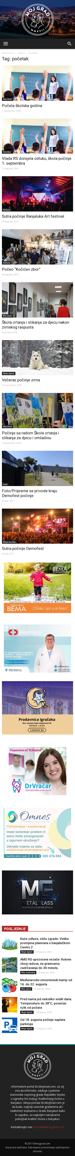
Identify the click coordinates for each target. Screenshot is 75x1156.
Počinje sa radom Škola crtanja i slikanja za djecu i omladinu (30, 435)
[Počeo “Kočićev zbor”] (37, 247)
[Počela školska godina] (37, 83)
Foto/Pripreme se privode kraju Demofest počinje (29, 493)
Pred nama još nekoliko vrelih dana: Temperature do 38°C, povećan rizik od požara (46, 1003)
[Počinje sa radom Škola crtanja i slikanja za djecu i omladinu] (37, 410)
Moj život (7, 99)
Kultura (6, 209)
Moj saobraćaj (28, 972)
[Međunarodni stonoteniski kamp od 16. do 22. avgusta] (9, 985)
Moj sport (26, 988)
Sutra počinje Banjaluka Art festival (33, 216)
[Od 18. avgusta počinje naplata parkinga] (9, 1025)
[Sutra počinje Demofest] (37, 526)
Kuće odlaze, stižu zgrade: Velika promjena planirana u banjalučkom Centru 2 (45, 943)
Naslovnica (8, 53)
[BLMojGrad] (37, 18)
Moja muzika (9, 542)
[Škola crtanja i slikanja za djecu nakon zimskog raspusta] (37, 300)
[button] (69, 44)
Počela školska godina (22, 105)
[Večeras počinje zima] (37, 357)
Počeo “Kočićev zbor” (21, 269)
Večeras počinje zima (21, 380)
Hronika (7, 152)
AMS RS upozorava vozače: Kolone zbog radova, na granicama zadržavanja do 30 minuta (45, 963)
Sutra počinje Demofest (23, 548)
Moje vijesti (8, 373)
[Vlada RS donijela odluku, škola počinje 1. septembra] (37, 136)
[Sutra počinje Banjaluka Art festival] (37, 193)
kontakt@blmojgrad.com (48, 1127)
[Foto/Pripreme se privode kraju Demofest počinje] (37, 468)
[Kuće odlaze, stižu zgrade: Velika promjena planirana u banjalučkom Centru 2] (9, 944)
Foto (5, 484)
